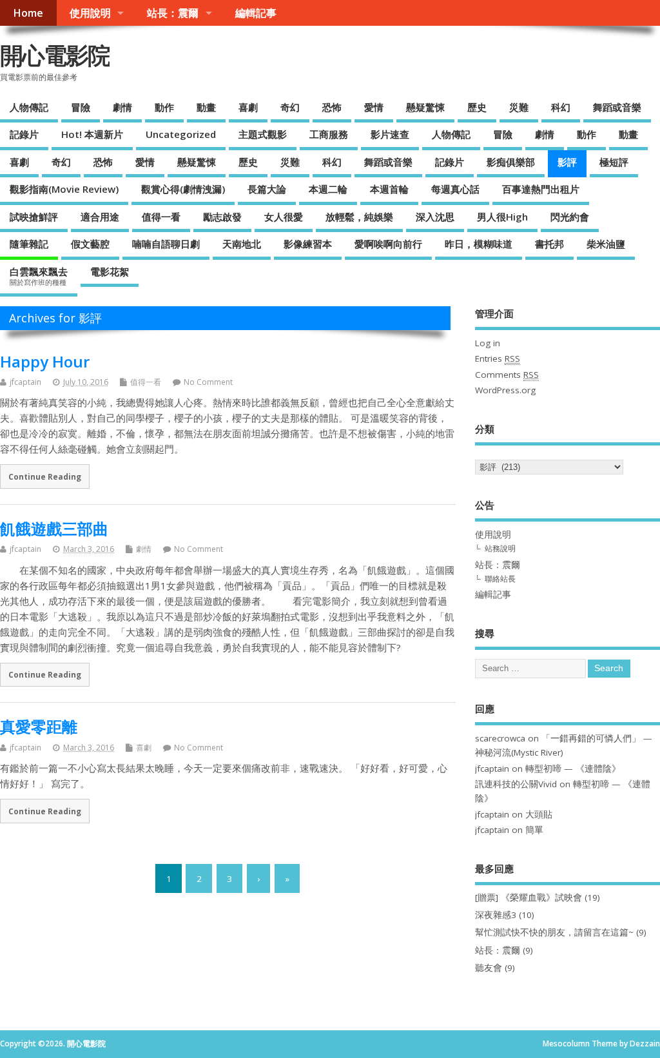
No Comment (208, 382)
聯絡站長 (500, 578)
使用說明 (90, 13)
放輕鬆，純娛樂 (359, 216)
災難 (519, 107)
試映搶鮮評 (34, 216)
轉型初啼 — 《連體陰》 (573, 768)
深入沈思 (435, 216)
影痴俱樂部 (511, 161)
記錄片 (24, 134)
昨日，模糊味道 (478, 243)
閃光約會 (569, 216)
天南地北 (241, 243)
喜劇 (248, 107)
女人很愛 (283, 216)
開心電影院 (55, 55)
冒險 (80, 107)
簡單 (534, 830)
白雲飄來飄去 (39, 276)
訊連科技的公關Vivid (516, 784)
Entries (497, 358)
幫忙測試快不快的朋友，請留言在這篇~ (554, 932)
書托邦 (549, 243)
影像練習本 (308, 243)
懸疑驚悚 (425, 107)
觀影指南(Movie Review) (64, 188)
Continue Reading (44, 476)
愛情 (373, 107)
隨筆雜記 (29, 243)
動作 (164, 107)
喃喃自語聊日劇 (166, 243)
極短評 (613, 161)
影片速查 (390, 134)
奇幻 (290, 107)
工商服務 (328, 134)
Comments (507, 374)
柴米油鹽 (606, 243)
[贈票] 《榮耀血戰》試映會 (528, 897)
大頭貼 (538, 814)
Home (28, 13)
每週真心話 (455, 188)
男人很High (502, 216)
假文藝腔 (90, 243)
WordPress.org (505, 390)
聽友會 (488, 968)
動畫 (206, 107)
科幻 (560, 107)
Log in (487, 343)
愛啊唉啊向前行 (388, 243)
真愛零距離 (38, 726)
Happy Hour (45, 361)
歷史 (477, 107)
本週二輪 (328, 188)
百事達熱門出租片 (540, 188)
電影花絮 (109, 271)
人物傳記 (29, 107)
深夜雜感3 (495, 915)
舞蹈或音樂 (617, 107)
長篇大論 (267, 188)
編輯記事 (256, 13)
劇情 (122, 107)
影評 (567, 161)
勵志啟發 (222, 216)
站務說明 (500, 548)
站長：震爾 (173, 13)
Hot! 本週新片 (92, 134)
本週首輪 (389, 188)
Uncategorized (181, 134)
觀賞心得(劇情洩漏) (183, 188)
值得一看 (161, 216)
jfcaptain (25, 382)
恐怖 (332, 107)
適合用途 (100, 216)
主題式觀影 (262, 134)
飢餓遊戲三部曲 (54, 528)
